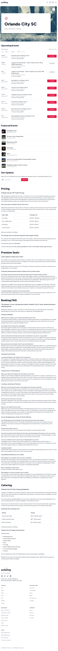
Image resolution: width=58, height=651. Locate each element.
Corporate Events (5, 612)
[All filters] (2, 52)
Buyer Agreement (5, 632)
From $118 (52, 109)
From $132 (52, 80)
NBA (2, 590)
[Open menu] (56, 2)
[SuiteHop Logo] (4, 2)
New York (32, 588)
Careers (32, 612)
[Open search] (47, 2)
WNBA (3, 600)
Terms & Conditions (6, 640)
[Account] (53, 2)
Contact (32, 618)
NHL (2, 595)
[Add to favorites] (53, 9)
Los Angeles (33, 590)
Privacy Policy (4, 637)
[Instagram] (5, 576)
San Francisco (33, 598)
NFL (2, 588)
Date (6, 51)
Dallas (31, 595)
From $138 (52, 116)
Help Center (4, 620)
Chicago (32, 600)
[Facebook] (2, 576)
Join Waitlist (52, 63)
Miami (31, 593)
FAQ (2, 623)
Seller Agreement (5, 635)
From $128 (52, 102)
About (31, 610)
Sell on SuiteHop (5, 610)
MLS (2, 598)
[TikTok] (7, 576)
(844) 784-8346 (5, 573)
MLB (2, 593)
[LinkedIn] (10, 576)
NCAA (2, 603)
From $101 (52, 88)
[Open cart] (50, 2)
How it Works (4, 618)
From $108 (52, 95)
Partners (32, 615)
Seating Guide (4, 615)
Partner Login (4, 625)
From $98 (52, 56)
